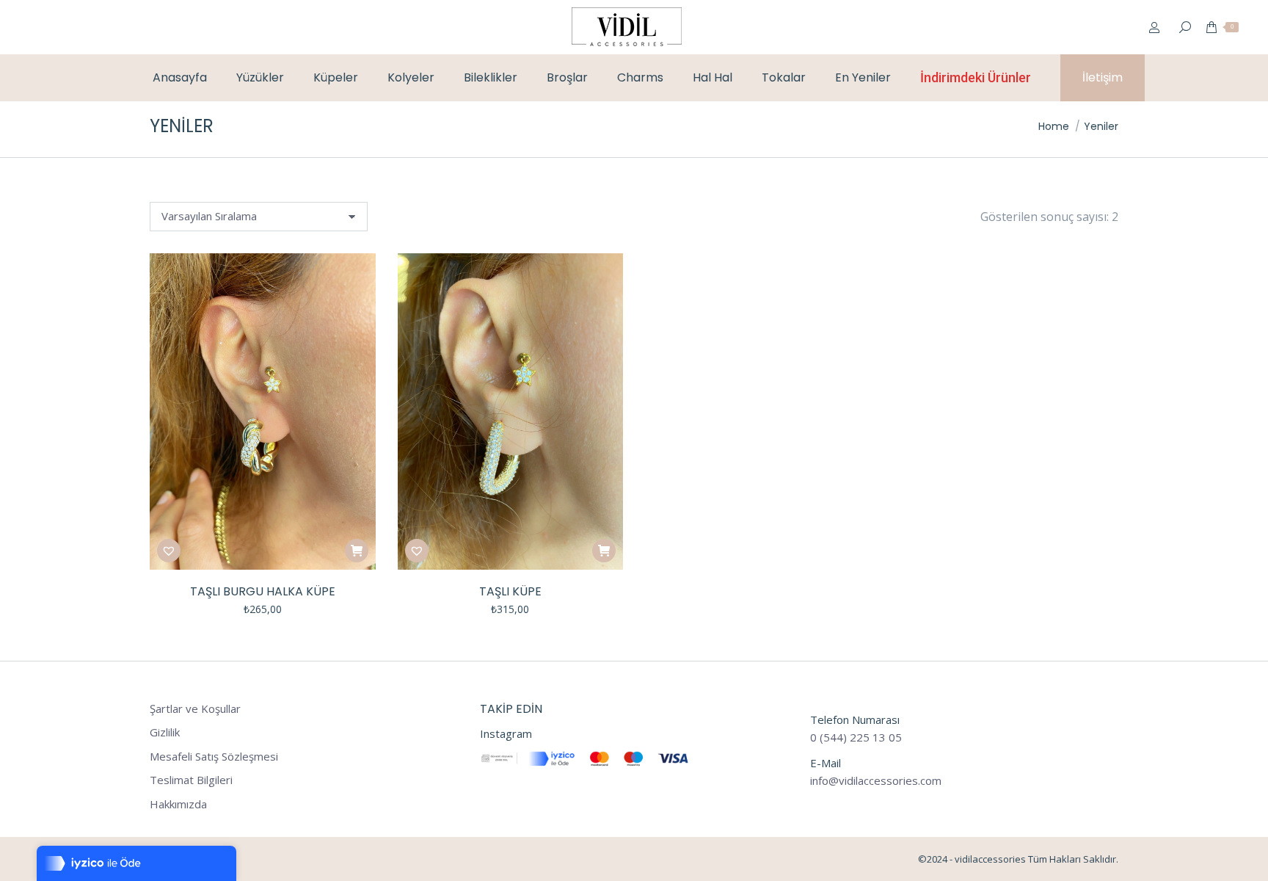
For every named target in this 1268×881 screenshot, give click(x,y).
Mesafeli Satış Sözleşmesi (214, 757)
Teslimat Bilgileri (191, 780)
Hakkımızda (178, 804)
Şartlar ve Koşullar (195, 709)
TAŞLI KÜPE (510, 591)
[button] (169, 550)
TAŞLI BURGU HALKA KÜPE (262, 591)
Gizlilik (165, 732)
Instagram (506, 733)
